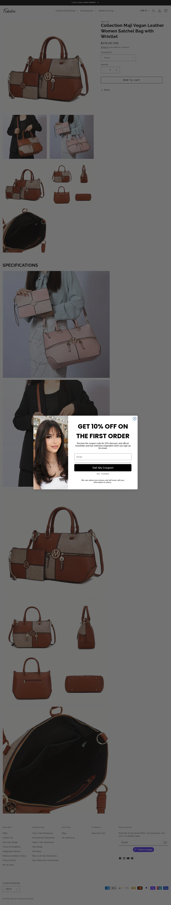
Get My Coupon (102, 468)
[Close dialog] (134, 418)
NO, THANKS (103, 473)
